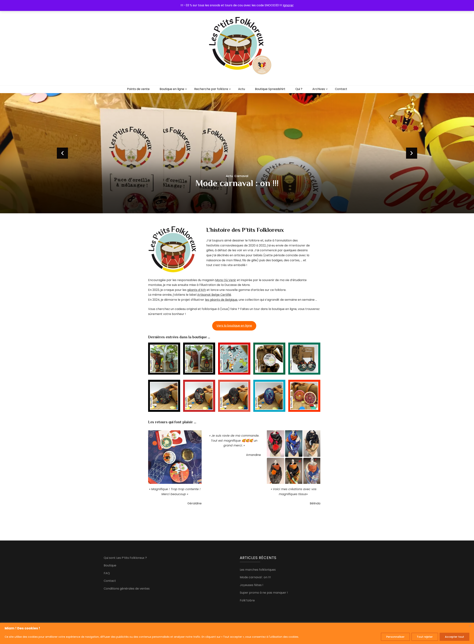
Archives (318, 89)
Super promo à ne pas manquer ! (264, 592)
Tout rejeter (425, 637)
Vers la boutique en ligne (234, 325)
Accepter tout (454, 637)
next (411, 153)
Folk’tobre (247, 600)
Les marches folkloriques (258, 570)
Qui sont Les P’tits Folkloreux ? (125, 558)
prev (62, 153)
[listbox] (237, 153)
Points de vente (138, 89)
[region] (237, 633)
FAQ (107, 573)
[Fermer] (470, 626)
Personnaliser (395, 637)
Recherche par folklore (211, 89)
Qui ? (298, 89)
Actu (241, 89)
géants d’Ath (196, 290)
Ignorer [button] (288, 5)
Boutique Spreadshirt (270, 89)
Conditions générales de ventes (127, 588)
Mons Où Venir (225, 280)
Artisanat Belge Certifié (214, 295)
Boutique (110, 565)
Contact (341, 89)
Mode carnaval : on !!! (255, 577)
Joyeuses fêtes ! (237, 183)
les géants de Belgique (221, 300)
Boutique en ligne (172, 89)
